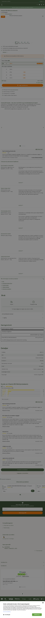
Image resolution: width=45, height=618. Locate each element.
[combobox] (43, 602)
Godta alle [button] (37, 614)
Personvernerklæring (7, 611)
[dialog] (22, 609)
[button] (6, 614)
